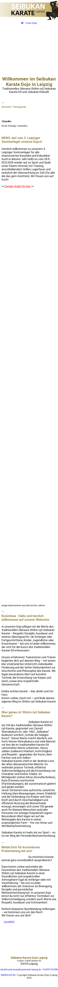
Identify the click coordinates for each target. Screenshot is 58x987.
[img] (29, 10)
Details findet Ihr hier (18, 186)
